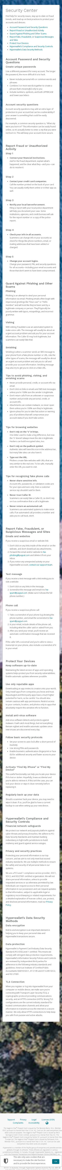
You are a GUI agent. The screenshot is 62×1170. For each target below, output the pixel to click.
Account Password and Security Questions (29, 27)
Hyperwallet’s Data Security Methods (26, 49)
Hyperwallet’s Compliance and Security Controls (31, 46)
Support (11, 1119)
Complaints (18, 1122)
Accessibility (33, 1122)
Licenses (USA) (48, 1119)
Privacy (23, 1119)
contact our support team (40, 564)
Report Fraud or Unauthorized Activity (27, 30)
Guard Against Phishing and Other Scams (28, 33)
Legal (34, 1119)
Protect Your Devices (19, 43)
